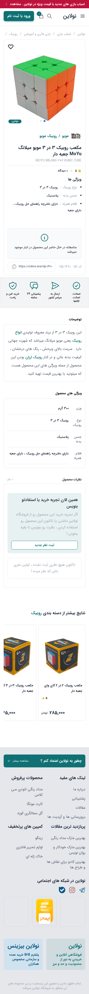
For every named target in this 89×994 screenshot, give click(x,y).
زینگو (39, 838)
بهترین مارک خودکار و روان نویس (69, 850)
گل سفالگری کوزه (30, 813)
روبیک (13, 34)
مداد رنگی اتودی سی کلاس (27, 792)
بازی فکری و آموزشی (37, 34)
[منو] (82, 16)
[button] (44, 121)
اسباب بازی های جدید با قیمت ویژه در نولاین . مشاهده (47, 4)
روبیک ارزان (33, 357)
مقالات (80, 808)
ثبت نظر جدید (44, 545)
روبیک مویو (48, 136)
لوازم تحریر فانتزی (29, 847)
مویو (65, 136)
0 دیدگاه (63, 171)
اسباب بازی (64, 34)
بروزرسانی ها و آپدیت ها (66, 817)
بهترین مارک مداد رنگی (68, 838)
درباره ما (79, 789)
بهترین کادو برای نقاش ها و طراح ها (66, 864)
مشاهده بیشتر (21, 761)
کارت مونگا (35, 804)
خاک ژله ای (34, 856)
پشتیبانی (78, 798)
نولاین (69, 16)
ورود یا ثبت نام (18, 16)
